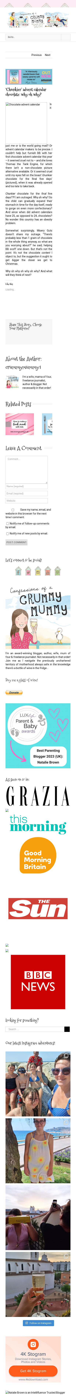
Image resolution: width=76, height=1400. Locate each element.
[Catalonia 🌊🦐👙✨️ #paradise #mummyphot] (38, 1083)
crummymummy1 (23, 367)
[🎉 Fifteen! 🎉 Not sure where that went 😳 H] (38, 1150)
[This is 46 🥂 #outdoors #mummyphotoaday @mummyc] (38, 1284)
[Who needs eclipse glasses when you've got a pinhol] (38, 1217)
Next (47, 55)
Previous (37, 55)
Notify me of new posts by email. (29, 533)
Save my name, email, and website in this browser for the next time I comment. (28, 513)
